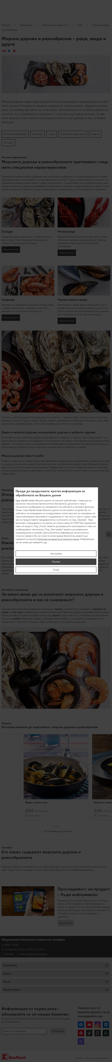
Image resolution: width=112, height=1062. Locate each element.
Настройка (56, 553)
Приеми (56, 561)
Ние (18, 500)
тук (45, 542)
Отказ (56, 569)
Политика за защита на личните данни (58, 539)
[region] (56, 531)
